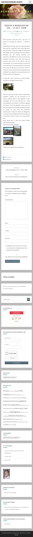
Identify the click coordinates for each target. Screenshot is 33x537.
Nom (7, 223)
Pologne (17, 419)
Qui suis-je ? (7, 460)
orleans (12, 415)
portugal (21, 419)
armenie (16, 391)
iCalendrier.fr (16, 313)
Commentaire (9, 199)
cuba (12, 398)
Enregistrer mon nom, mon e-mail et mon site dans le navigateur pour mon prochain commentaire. (16, 248)
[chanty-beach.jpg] (8, 87)
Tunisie (6, 424)
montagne (5, 416)
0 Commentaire (17, 33)
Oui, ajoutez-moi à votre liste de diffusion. (16, 257)
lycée (9, 412)
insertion (28, 405)
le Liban (25, 408)
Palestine (19, 415)
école (12, 424)
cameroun (13, 395)
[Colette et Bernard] (8, 131)
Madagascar (8, 159)
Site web (7, 238)
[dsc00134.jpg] (17, 131)
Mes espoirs (8, 157)
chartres (23, 394)
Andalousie (11, 391)
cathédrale (18, 395)
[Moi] (6, 474)
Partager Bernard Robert (12, 2)
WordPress (23, 533)
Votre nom (8, 338)
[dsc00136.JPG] (8, 141)
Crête (10, 398)
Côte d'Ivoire (17, 398)
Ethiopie (23, 398)
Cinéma (5, 398)
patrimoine (7, 419)
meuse (27, 412)
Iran (4, 408)
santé (26, 422)
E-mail (7, 230)
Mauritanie (23, 412)
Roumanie (20, 422)
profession (6, 422)
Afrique (6, 391)
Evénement (7, 401)
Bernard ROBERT (23, 31)
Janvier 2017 (7, 456)
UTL (9, 424)
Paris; (25, 416)
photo (13, 419)
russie (24, 422)
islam (7, 408)
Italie (11, 408)
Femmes (16, 401)
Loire (4, 412)
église (15, 424)
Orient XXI (7, 524)
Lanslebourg (16, 408)
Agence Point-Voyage (10, 492)
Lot (7, 412)
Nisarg (16, 535)
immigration (23, 405)
